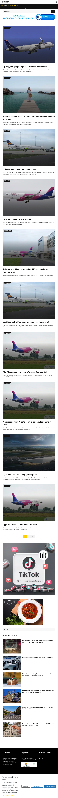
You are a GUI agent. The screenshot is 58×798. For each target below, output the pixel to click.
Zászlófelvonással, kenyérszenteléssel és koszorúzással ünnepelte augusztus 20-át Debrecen (33, 8)
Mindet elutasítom (36, 786)
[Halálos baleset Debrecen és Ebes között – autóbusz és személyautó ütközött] (12, 663)
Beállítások (25, 786)
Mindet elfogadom (50, 786)
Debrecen (15, 5)
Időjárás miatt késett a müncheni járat (20, 169)
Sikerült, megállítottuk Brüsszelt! (17, 219)
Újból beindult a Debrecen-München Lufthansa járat (26, 322)
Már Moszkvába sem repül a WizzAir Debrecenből (25, 372)
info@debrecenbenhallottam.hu (29, 759)
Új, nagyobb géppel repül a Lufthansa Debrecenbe (25, 67)
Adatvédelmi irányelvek (7, 795)
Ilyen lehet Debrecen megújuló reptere (20, 474)
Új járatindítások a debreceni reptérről (20, 524)
